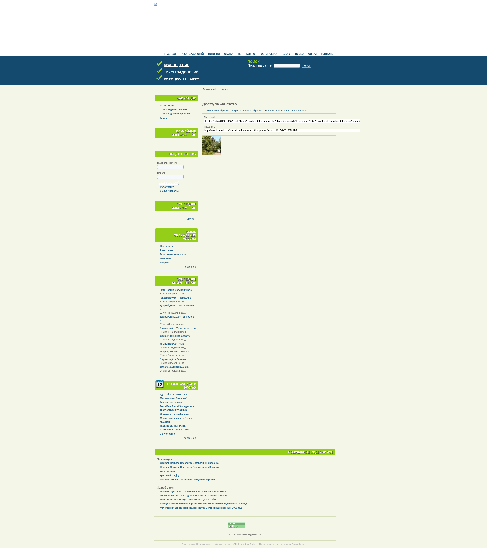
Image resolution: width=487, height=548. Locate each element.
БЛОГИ (287, 54)
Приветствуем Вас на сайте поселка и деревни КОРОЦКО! (193, 491)
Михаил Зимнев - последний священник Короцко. (187, 479)
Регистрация (167, 187)
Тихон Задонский (192, 54)
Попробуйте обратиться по (175, 351)
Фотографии (221, 89)
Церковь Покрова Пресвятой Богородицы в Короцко (189, 463)
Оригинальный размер (218, 110)
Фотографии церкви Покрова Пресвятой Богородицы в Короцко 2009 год (201, 508)
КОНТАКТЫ (327, 54)
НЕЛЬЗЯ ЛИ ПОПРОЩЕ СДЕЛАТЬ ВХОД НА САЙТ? (188, 499)
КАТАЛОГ (251, 54)
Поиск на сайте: (260, 65)
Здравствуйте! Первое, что (175, 298)
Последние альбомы (175, 109)
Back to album (282, 110)
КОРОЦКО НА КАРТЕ (181, 79)
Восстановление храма (173, 254)
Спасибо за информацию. (174, 367)
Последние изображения (177, 113)
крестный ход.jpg (169, 475)
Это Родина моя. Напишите (176, 290)
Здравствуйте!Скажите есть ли (178, 328)
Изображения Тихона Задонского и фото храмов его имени (193, 495)
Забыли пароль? (169, 191)
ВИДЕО (299, 54)
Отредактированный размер (247, 110)
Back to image (299, 110)
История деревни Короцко (174, 414)
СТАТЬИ (228, 54)
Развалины (166, 250)
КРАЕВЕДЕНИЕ (176, 65)
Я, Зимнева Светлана (172, 344)
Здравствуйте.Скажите (173, 359)
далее (190, 218)
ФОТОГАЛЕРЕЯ (269, 54)
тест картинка (168, 471)
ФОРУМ (312, 54)
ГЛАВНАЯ (170, 54)
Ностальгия (166, 246)
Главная (207, 89)
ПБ (239, 54)
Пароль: (162, 173)
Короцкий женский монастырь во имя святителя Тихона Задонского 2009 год (203, 503)
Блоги (163, 118)
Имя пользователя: (168, 163)
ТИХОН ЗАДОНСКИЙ (181, 72)
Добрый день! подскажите (175, 336)
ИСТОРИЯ (214, 54)
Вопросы (165, 262)
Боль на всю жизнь (171, 402)
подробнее (190, 267)
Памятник (165, 258)
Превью (269, 110)
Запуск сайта (167, 433)
